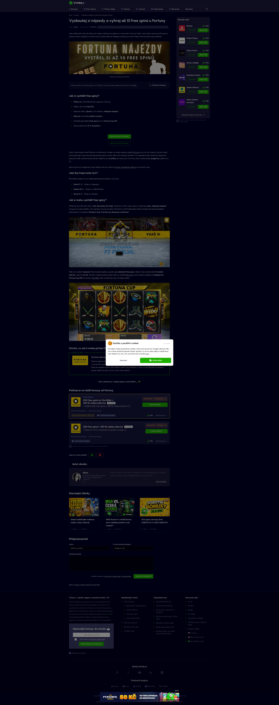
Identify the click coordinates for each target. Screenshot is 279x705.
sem (147, 354)
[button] (167, 343)
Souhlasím (157, 360)
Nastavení (123, 360)
